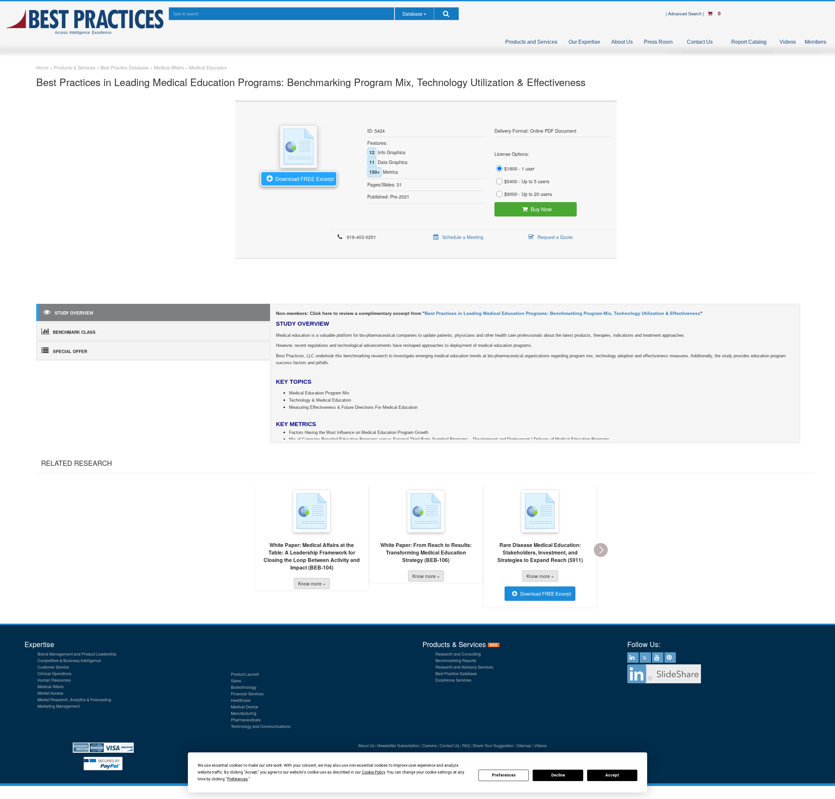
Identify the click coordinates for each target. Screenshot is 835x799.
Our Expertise (584, 42)
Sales (236, 680)
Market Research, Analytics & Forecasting (74, 699)
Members (815, 42)
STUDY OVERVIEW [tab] (74, 313)
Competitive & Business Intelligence (69, 660)
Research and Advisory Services (464, 667)
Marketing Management (59, 706)
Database (412, 13)
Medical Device (244, 706)
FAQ (466, 745)
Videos (788, 42)
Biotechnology (243, 687)
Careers (429, 745)
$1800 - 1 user (519, 168)
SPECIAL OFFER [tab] (70, 351)
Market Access (50, 693)
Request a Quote (555, 237)
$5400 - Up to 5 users (526, 181)
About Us (622, 42)
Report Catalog (749, 42)
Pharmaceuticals (246, 719)
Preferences (504, 775)
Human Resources (54, 680)
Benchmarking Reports (455, 660)
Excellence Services (453, 680)
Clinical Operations (54, 673)
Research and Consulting (458, 654)
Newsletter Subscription (398, 745)
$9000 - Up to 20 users (528, 194)
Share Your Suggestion (493, 745)
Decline (558, 775)
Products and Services (531, 42)
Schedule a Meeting (462, 237)
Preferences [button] (237, 779)
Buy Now (541, 209)
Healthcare (240, 700)
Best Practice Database (456, 673)
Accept (612, 775)
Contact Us (700, 42)
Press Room (658, 42)
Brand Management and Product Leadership (77, 654)
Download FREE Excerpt (304, 179)
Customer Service (53, 667)
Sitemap (524, 745)
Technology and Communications (260, 726)
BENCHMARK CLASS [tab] (74, 332)
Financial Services (247, 693)
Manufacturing (243, 713)
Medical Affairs (51, 686)
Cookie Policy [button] (373, 772)
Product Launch (245, 674)
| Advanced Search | (685, 13)
